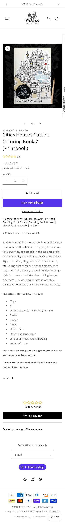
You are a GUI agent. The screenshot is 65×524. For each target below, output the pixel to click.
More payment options (32, 211)
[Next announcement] (58, 4)
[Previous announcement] (6, 4)
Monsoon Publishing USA (30, 507)
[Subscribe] (50, 455)
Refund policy (21, 511)
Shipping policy (23, 517)
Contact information (42, 517)
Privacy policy (36, 511)
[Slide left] (25, 123)
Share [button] (10, 377)
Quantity (7, 173)
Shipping (6, 168)
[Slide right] (40, 123)
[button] (7, 18)
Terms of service (53, 511)
